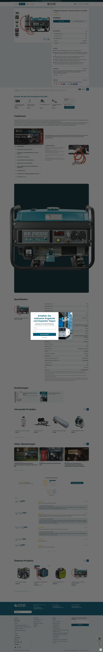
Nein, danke (44, 337)
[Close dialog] (71, 313)
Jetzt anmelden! (44, 334)
